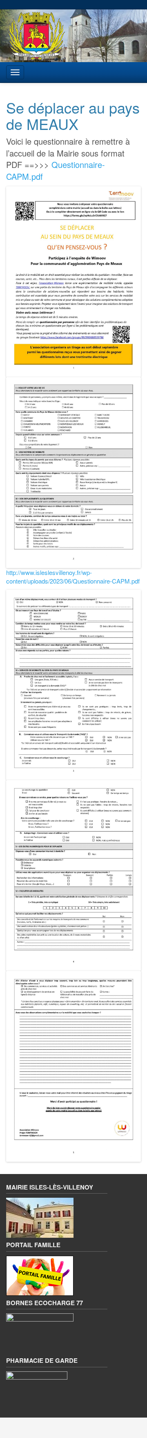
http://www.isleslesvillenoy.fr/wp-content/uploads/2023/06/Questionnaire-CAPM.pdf (73, 576)
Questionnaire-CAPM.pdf (55, 170)
